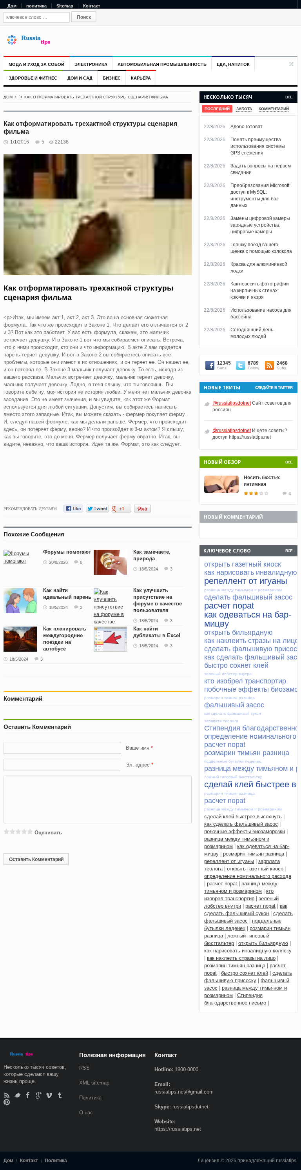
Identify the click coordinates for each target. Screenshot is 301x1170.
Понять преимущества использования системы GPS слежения (257, 146)
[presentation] (217, 109)
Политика (90, 1098)
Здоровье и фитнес (33, 78)
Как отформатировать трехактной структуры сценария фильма (96, 97)
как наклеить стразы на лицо (241, 958)
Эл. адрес (138, 765)
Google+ (38, 1095)
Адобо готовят (246, 126)
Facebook (28, 1095)
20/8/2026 (58, 562)
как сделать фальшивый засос (241, 824)
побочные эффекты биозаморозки (244, 831)
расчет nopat (222, 884)
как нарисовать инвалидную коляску (248, 951)
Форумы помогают (67, 552)
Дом (11, 6)
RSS (7, 1095)
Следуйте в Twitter (273, 387)
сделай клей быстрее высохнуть (243, 816)
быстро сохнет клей (244, 973)
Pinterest (7, 1102)
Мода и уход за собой (36, 64)
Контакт (91, 6)
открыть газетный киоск (255, 869)
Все (288, 97)
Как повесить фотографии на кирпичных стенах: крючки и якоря (259, 290)
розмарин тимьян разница (253, 854)
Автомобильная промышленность (162, 64)
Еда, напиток (233, 64)
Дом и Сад (79, 78)
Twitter (17, 1095)
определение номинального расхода (247, 876)
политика (36, 6)
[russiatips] (32, 43)
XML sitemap (94, 1083)
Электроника (90, 64)
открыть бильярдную (263, 943)
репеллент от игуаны (229, 861)
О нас (86, 1112)
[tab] (217, 109)
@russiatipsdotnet (231, 403)
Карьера (141, 78)
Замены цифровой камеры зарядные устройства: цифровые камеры (260, 225)
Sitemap (64, 6)
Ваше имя (138, 748)
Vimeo (49, 1095)
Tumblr (59, 1095)
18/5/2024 (148, 569)
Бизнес (112, 78)
